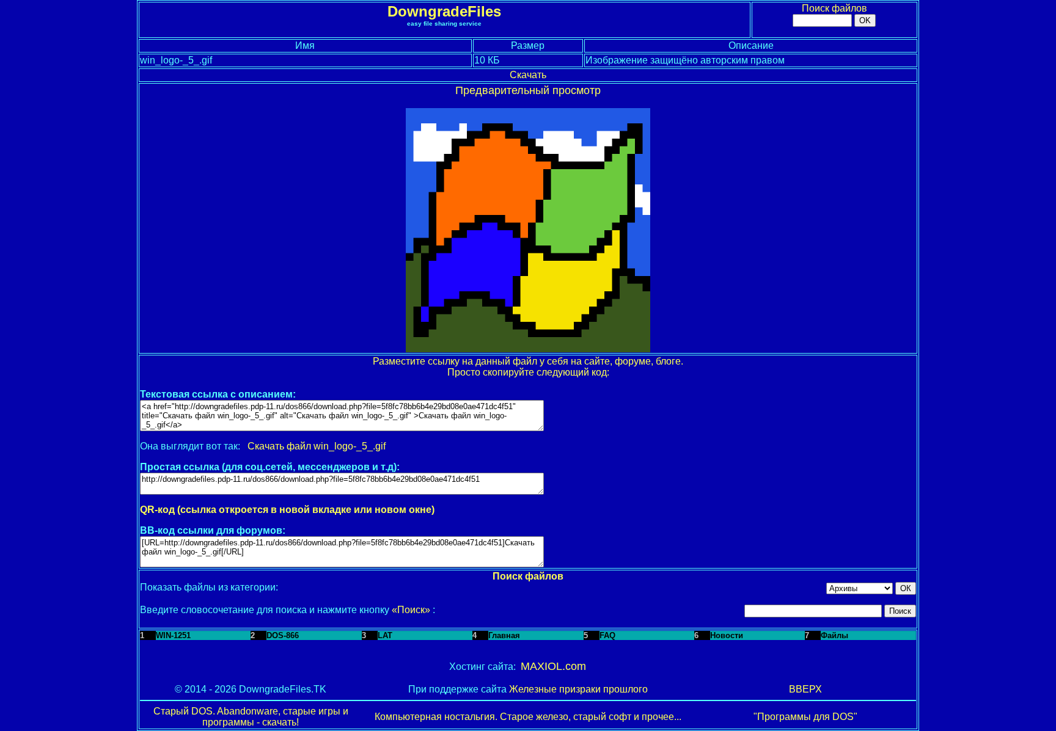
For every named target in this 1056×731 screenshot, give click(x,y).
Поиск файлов (834, 8)
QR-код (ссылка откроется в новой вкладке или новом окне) (287, 509)
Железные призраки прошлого (578, 689)
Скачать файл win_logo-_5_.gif (317, 446)
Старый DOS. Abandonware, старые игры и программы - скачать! (250, 716)
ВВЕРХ (805, 689)
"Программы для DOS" (805, 716)
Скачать (528, 75)
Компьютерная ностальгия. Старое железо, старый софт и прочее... (528, 716)
